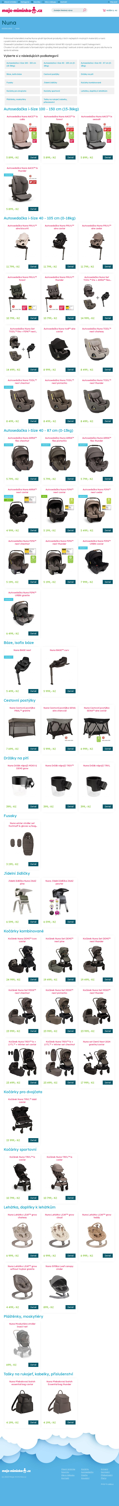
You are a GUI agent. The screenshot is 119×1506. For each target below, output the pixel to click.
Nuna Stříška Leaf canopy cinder (59, 1267)
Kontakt (63, 2)
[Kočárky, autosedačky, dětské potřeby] (25, 10)
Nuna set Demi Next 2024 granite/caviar (96, 1043)
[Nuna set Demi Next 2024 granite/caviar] (97, 1062)
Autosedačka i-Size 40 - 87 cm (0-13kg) (96, 64)
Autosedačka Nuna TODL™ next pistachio (59, 381)
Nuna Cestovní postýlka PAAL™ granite (22, 709)
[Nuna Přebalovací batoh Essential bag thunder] (59, 1402)
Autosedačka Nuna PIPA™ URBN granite (22, 594)
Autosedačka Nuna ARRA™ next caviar (22, 491)
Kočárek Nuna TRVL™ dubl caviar (22, 1100)
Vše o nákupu (50, 2)
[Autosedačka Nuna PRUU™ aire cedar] (97, 246)
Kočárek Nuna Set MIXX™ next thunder (96, 991)
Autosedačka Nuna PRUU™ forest (22, 278)
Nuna (17, 28)
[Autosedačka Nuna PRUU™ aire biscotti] (22, 246)
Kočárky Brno (7, 28)
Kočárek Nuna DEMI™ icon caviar (22, 940)
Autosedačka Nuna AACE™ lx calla (22, 118)
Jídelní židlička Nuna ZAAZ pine (22, 882)
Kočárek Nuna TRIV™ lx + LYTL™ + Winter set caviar (22, 1043)
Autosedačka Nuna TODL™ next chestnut (22, 381)
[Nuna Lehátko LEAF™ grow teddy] (97, 1235)
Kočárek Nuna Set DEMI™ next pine (59, 940)
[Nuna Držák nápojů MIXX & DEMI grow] (22, 786)
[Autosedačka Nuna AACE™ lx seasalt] (97, 137)
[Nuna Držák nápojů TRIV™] (59, 786)
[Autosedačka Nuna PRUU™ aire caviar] (59, 246)
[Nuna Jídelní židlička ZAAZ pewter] (59, 901)
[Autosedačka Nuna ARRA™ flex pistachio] (59, 458)
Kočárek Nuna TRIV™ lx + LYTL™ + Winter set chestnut (59, 1043)
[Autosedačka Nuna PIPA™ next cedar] (97, 510)
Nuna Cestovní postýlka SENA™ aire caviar (96, 709)
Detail (33, 157)
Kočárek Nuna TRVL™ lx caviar (22, 1158)
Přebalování (107, 1475)
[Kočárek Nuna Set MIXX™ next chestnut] (22, 1010)
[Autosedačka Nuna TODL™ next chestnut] (22, 400)
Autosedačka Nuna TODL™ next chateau (96, 330)
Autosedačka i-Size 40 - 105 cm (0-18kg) (59, 64)
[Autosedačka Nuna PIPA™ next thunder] (59, 561)
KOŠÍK (112, 10)
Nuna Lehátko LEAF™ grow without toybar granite (22, 1267)
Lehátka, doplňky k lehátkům (94, 91)
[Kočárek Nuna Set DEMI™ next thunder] (97, 959)
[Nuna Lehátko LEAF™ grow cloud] (59, 1235)
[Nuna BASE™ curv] (59, 670)
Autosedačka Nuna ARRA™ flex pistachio (59, 439)
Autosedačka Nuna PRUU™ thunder (59, 278)
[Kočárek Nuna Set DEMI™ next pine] (59, 959)
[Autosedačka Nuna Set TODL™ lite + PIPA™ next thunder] (22, 349)
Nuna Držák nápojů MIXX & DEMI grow (22, 767)
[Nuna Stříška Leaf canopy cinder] (59, 1286)
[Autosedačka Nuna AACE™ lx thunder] (22, 188)
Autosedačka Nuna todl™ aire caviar (59, 330)
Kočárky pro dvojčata (16, 91)
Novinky (36, 2)
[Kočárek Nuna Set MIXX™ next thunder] (97, 1010)
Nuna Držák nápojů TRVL (96, 765)
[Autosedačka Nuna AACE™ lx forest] (59, 137)
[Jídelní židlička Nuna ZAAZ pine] (22, 901)
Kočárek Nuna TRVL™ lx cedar (59, 1158)
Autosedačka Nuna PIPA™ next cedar (97, 491)
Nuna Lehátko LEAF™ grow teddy (96, 1216)
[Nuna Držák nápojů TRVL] (97, 786)
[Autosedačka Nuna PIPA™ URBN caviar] (97, 561)
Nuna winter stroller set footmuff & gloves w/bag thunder (22, 826)
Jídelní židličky (50, 82)
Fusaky (10, 82)
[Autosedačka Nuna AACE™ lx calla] (22, 137)
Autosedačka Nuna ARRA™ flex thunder (96, 439)
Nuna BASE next (22, 650)
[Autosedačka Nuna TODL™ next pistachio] (59, 400)
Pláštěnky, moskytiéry (16, 99)
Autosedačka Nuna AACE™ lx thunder (22, 169)
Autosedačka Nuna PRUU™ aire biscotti (22, 227)
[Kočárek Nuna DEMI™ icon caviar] (22, 959)
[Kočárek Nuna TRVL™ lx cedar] (59, 1177)
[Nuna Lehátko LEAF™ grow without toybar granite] (22, 1286)
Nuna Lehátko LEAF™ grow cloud (59, 1216)
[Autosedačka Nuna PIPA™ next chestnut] (22, 561)
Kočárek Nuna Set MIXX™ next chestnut (22, 991)
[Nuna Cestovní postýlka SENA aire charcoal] (59, 728)
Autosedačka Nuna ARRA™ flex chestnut (22, 439)
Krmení (104, 1469)
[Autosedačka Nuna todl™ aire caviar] (59, 349)
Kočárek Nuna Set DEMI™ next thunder (97, 940)
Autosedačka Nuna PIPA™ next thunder (59, 542)
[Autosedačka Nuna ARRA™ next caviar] (22, 510)
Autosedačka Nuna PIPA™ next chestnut (22, 542)
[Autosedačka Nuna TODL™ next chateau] (97, 349)
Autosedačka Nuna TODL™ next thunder (96, 381)
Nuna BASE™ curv (59, 650)
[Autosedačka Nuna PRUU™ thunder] (59, 297)
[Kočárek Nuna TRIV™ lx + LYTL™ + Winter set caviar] (22, 1062)
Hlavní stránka (10, 2)
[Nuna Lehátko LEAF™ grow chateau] (22, 1235)
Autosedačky (87, 1472)
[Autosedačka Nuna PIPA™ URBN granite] (22, 613)
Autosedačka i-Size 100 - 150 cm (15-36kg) (21, 64)
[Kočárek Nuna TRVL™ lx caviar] (22, 1177)
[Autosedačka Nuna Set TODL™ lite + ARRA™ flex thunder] (97, 297)
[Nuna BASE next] (22, 670)
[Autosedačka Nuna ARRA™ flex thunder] (97, 458)
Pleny (103, 1478)
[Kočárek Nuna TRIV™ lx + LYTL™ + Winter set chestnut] (59, 1062)
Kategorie (24, 2)
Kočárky (85, 1469)
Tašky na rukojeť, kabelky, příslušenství (55, 100)
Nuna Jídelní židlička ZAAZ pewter (59, 882)
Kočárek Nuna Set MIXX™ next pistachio (59, 991)
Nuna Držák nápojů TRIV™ (59, 765)
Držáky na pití (87, 74)
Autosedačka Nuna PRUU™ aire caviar (59, 227)
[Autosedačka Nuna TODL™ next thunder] (97, 400)
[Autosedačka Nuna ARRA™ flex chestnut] (22, 458)
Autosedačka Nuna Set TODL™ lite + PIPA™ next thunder (22, 331)
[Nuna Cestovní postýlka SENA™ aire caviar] (97, 728)
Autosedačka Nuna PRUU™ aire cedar (96, 227)
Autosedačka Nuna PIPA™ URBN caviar (97, 542)
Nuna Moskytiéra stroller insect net (22, 1325)
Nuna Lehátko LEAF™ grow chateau (22, 1216)
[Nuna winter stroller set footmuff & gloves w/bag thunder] (22, 843)
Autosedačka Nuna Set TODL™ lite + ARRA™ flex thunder (96, 280)
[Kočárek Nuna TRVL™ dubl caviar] (22, 1119)
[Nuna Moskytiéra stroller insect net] (22, 1344)
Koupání (85, 1478)
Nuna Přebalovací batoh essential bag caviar (22, 1383)
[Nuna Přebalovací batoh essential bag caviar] (22, 1402)
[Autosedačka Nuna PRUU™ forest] (22, 297)
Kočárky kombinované (91, 82)
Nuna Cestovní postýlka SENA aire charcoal (59, 709)
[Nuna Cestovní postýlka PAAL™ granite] (22, 728)
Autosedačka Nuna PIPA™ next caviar (59, 491)
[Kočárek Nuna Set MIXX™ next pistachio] (59, 1010)
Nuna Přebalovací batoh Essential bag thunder (59, 1383)
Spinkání (105, 1472)
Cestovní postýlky (51, 74)
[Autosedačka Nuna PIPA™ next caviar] (59, 510)
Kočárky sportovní (52, 91)
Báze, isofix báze (14, 74)
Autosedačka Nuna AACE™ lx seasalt (96, 118)
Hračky (84, 1475)
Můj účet (113, 2)
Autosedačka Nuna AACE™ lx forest (59, 118)
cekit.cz (111, 1484)
